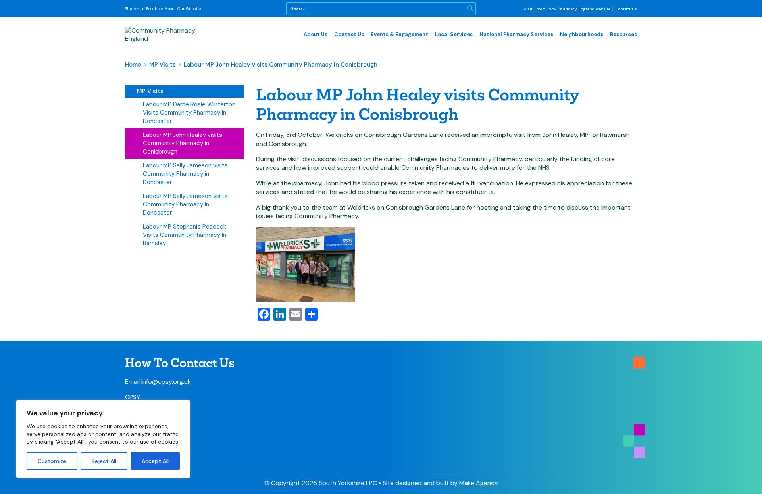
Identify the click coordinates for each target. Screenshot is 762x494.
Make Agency (478, 483)
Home (133, 65)
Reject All (104, 461)
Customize (52, 461)
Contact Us (626, 9)
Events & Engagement (399, 34)
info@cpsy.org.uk (166, 381)
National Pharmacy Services (516, 34)
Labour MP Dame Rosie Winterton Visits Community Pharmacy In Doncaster (189, 112)
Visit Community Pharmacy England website (566, 9)
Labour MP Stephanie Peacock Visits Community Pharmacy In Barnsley (184, 235)
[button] (470, 9)
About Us (315, 34)
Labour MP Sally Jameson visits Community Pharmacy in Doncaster (185, 173)
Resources (623, 34)
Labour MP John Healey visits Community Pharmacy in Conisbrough (182, 143)
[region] (103, 439)
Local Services (454, 34)
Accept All (155, 461)
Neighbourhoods (581, 34)
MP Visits (162, 65)
